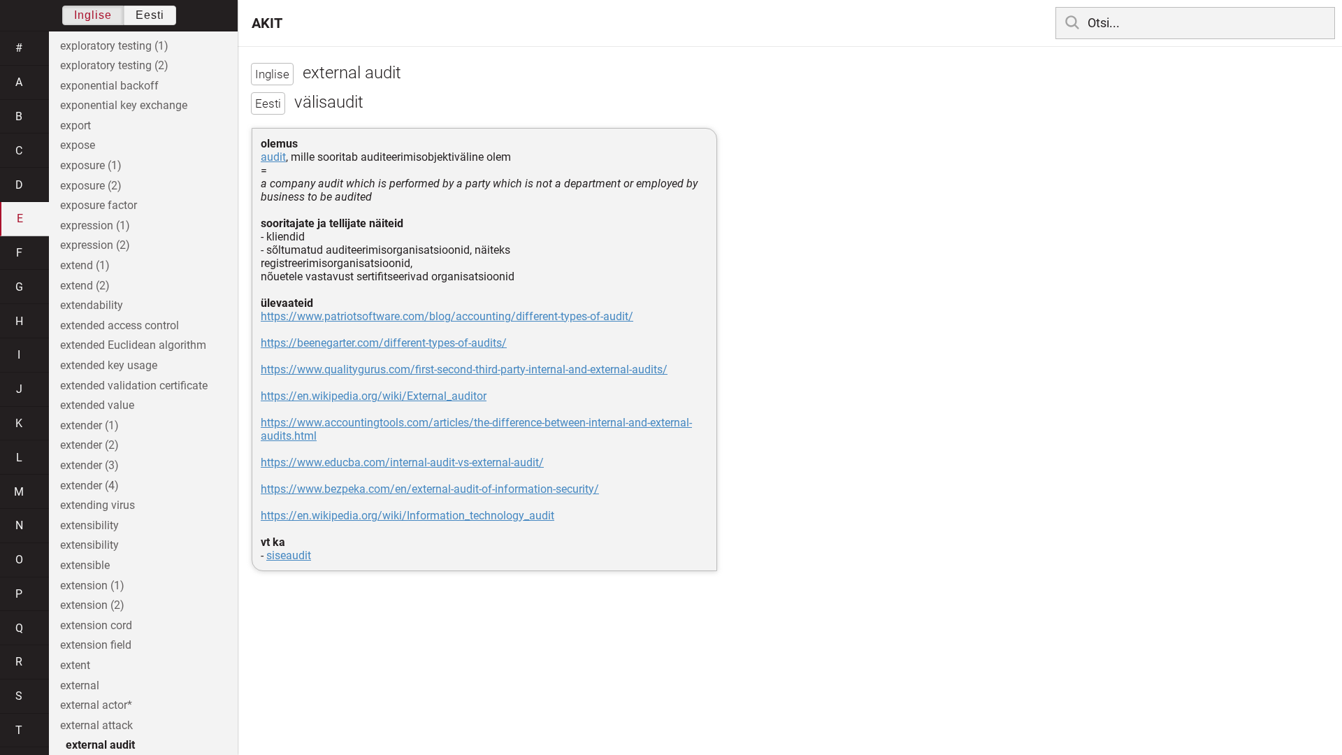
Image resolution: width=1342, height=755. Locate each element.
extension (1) (92, 585)
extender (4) (89, 485)
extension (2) (92, 605)
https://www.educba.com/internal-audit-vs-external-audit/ (402, 462)
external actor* (96, 705)
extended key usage (108, 365)
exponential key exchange (123, 105)
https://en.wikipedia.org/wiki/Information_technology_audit (407, 515)
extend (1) (85, 265)
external (79, 685)
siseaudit (288, 555)
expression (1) (95, 225)
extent (75, 665)
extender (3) (89, 465)
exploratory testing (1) (114, 45)
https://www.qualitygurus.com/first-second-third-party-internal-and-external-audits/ (464, 369)
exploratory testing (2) (114, 65)
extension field (95, 645)
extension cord (96, 625)
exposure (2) (91, 185)
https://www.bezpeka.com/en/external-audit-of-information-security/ (430, 489)
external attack (96, 725)
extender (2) (89, 445)
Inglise (93, 15)
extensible (85, 565)
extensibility (89, 525)
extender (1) (89, 425)
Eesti (150, 15)
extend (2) (85, 285)
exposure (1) (91, 165)
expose (77, 145)
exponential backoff (109, 85)
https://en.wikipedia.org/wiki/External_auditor (373, 396)
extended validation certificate (134, 385)
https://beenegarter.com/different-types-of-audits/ (384, 343)
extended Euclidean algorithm (133, 345)
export (75, 125)
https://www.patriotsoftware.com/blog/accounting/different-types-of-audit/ (447, 316)
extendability (91, 305)
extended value (97, 405)
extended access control (119, 325)
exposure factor (98, 205)
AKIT (267, 23)
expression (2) (95, 245)
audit (273, 157)
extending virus (97, 505)
